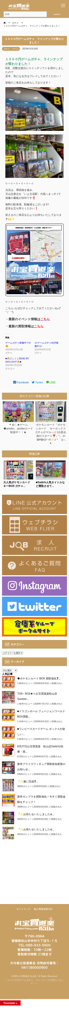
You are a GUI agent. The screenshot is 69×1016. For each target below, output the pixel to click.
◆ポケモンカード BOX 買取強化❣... (39, 678)
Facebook (22, 382)
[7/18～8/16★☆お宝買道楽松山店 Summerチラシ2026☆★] (8, 697)
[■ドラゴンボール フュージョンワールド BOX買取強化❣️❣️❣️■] (8, 715)
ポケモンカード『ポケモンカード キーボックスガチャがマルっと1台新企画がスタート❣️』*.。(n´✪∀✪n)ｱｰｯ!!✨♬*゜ (50, 432)
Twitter (38, 382)
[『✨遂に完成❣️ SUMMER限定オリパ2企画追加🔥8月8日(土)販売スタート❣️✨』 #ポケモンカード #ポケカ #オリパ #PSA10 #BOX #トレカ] (8, 785)
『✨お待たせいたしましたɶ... (35, 814)
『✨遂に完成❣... (27, 781)
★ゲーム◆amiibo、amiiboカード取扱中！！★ (18, 428)
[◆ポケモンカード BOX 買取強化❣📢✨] (8, 682)
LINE (52, 382)
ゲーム (15, 49)
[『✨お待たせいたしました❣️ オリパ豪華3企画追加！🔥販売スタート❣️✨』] (8, 818)
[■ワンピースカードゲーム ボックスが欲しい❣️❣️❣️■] (8, 732)
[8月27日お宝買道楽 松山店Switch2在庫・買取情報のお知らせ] (8, 750)
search (57, 14)
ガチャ (7, 49)
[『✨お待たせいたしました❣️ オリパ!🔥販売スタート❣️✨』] (8, 833)
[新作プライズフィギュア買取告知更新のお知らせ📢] (8, 767)
